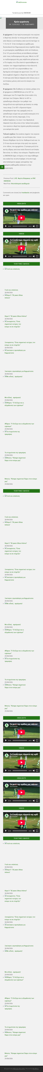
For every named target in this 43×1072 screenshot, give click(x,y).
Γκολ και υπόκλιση (11, 290)
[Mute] (34, 226)
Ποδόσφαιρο (29, 24)
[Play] (6, 226)
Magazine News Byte (19, 1069)
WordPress (35, 1069)
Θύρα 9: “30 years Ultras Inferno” (16, 316)
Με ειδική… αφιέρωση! (13, 397)
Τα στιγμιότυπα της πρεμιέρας (15, 453)
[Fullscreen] (37, 226)
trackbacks (25, 193)
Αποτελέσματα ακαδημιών (20, 184)
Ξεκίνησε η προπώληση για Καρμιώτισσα (19, 371)
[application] (21, 218)
